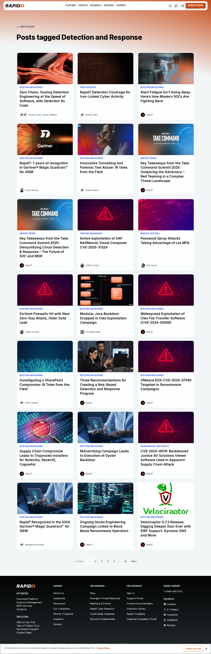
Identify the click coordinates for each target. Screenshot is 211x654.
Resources (96, 5)
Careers (57, 624)
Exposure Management (29, 602)
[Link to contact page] (176, 5)
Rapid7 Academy (136, 613)
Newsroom (59, 603)
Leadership (59, 598)
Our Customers (61, 608)
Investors (58, 619)
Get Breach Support (28, 629)
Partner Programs (63, 613)
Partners (109, 5)
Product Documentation (140, 603)
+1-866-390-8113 (172, 591)
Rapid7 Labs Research (102, 608)
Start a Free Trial (26, 622)
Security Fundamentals (102, 619)
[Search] (170, 5)
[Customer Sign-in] (182, 5)
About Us (58, 593)
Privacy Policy (103, 648)
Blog (92, 593)
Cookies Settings (193, 649)
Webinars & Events (100, 603)
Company (121, 5)
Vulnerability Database (102, 613)
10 (125, 561)
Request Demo (195, 5)
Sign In (130, 593)
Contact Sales (24, 632)
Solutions (22, 609)
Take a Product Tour (28, 625)
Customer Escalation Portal (141, 619)
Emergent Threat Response (105, 598)
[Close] (206, 649)
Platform (71, 5)
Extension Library (136, 608)
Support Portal (135, 598)
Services (83, 5)
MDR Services (24, 605)
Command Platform (27, 598)
